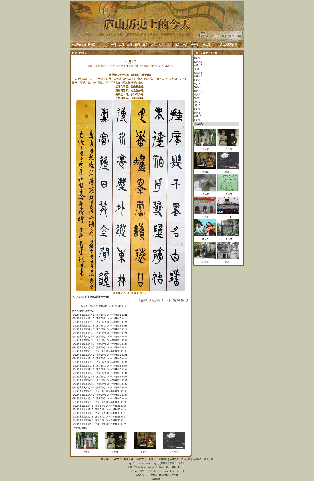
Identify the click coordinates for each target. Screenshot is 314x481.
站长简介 (117, 459)
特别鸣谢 (162, 459)
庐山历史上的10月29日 (84, 387)
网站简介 (105, 459)
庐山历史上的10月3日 (83, 402)
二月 (121, 44)
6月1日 (197, 102)
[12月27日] (205, 213)
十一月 (194, 44)
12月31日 (145, 452)
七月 (161, 44)
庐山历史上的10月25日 (84, 373)
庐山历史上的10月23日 (84, 366)
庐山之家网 (152, 475)
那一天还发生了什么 (206, 53)
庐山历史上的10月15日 (84, 333)
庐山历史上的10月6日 (83, 413)
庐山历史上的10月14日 (84, 329)
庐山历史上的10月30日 (84, 395)
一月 (113, 44)
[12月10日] (116, 448)
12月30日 (87, 452)
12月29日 (198, 76)
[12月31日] (145, 448)
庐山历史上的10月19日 (84, 347)
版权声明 (140, 459)
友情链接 (174, 459)
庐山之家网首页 (228, 44)
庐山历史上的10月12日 (84, 322)
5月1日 (197, 105)
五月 (145, 44)
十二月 (206, 44)
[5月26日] (205, 235)
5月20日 (174, 452)
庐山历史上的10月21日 (84, 358)
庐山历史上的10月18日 (84, 344)
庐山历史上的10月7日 (83, 416)
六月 (153, 44)
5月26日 (198, 87)
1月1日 (197, 83)
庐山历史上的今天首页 (83, 44)
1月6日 (197, 113)
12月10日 (116, 452)
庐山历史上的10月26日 (84, 376)
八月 (169, 44)
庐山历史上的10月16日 (84, 336)
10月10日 (198, 120)
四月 (137, 44)
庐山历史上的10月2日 (83, 391)
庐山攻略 (208, 459)
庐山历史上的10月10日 (84, 315)
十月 (185, 44)
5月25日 (198, 98)
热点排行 (197, 459)
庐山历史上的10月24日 (84, 369)
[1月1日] (228, 213)
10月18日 (198, 109)
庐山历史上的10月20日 (84, 355)
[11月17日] (228, 235)
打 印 (176, 300)
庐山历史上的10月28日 (84, 384)
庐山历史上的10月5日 (83, 409)
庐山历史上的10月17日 (84, 340)
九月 (177, 44)
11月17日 (198, 91)
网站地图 (185, 459)
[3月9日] (205, 258)
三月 (129, 44)
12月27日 (198, 80)
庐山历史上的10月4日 (83, 406)
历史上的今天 (79, 53)
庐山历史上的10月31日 (84, 398)
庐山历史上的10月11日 (84, 318)
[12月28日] (205, 190)
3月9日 (197, 94)
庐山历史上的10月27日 (84, 380)
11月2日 (198, 116)
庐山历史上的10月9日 (83, 424)
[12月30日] (87, 448)
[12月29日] (228, 190)
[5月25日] (228, 258)
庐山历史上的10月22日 (84, 362)
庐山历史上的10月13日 (84, 325)
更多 (124, 306)
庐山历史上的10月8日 (83, 420)
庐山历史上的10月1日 (83, 351)
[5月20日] (174, 448)
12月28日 (198, 73)
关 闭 (184, 300)
